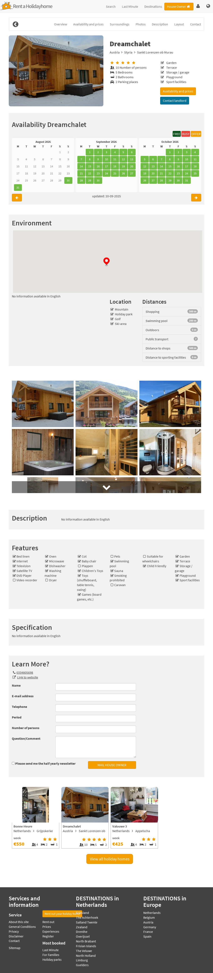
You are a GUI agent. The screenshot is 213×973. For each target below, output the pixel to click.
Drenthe (81, 932)
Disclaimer (16, 936)
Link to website (27, 677)
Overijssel (83, 936)
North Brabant (86, 941)
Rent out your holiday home (62, 914)
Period (16, 717)
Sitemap (14, 948)
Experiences (50, 931)
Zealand (81, 927)
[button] (198, 6)
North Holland (86, 955)
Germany (149, 927)
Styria (128, 52)
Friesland (82, 913)
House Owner (176, 6)
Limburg (82, 960)
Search (111, 6)
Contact (14, 941)
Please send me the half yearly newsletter (45, 763)
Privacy (14, 931)
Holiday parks (52, 959)
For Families (50, 955)
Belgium (149, 917)
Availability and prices (178, 91)
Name (16, 685)
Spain (147, 936)
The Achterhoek (87, 917)
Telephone (19, 707)
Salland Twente (86, 922)
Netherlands (152, 913)
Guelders (82, 965)
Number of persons (25, 728)
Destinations (153, 6)
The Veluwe (84, 951)
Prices (46, 927)
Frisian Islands (86, 946)
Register (48, 936)
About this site (19, 922)
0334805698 (24, 672)
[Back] (15, 24)
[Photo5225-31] (56, 70)
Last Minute (130, 6)
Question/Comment (26, 738)
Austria (115, 52)
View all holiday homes (109, 858)
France (148, 932)
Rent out (48, 922)
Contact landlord (174, 100)
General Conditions (22, 927)
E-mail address (22, 696)
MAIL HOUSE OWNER (112, 765)
